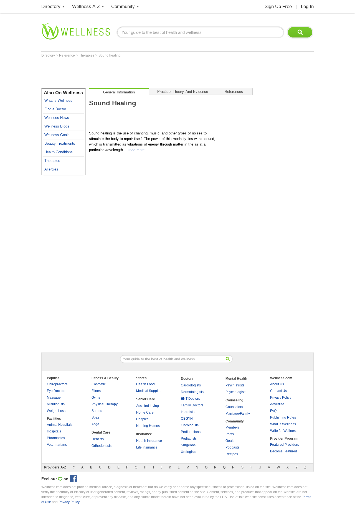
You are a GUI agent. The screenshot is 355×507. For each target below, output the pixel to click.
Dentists (98, 439)
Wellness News (56, 118)
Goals (229, 441)
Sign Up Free (278, 6)
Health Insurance (149, 441)
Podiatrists (189, 438)
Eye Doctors (56, 391)
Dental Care (101, 432)
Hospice (142, 419)
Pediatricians (191, 432)
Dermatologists (192, 392)
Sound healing (109, 55)
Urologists (188, 452)
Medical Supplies (149, 391)
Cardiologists (191, 385)
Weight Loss (56, 411)
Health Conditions (58, 152)
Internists (187, 412)
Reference (67, 55)
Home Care (145, 412)
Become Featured (283, 451)
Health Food (145, 384)
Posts (229, 434)
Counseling (234, 400)
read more (136, 150)
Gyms (96, 397)
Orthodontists (101, 446)
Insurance (144, 434)
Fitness (97, 391)
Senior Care (145, 399)
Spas (95, 417)
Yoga (95, 424)
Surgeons (188, 445)
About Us (277, 384)
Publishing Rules (283, 417)
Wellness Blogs (56, 126)
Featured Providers (284, 445)
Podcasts (232, 447)
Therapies (87, 55)
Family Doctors (192, 405)
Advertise (277, 404)
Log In (307, 6)
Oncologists (190, 425)
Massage (54, 397)
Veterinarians (57, 445)
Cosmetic (99, 384)
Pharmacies (56, 438)
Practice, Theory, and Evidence (182, 92)
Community (123, 6)
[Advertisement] (142, 72)
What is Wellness (58, 100)
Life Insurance (147, 447)
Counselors (234, 407)
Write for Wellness (283, 431)
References (234, 92)
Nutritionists (56, 404)
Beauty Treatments (59, 143)
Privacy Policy (280, 397)
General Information (119, 92)
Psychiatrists (234, 385)
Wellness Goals (57, 135)
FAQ (273, 411)
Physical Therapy (105, 404)
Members (232, 427)
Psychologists (235, 392)
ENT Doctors (190, 399)
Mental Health (236, 379)
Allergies (51, 169)
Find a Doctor (55, 109)
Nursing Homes (148, 426)
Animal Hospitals (59, 425)
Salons (97, 411)
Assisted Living (147, 406)
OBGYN (187, 419)
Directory (50, 6)
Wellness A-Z (86, 6)
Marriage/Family (237, 414)
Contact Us (278, 391)
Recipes (231, 454)
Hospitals (54, 431)
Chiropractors (57, 384)
